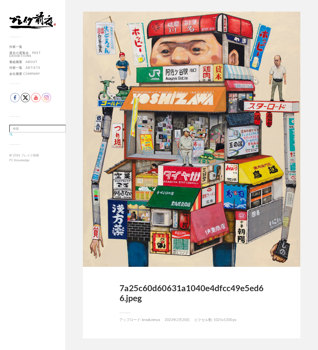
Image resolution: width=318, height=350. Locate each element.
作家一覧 (15, 47)
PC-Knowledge (19, 160)
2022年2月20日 (177, 319)
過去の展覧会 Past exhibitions (25, 54)
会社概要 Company (24, 74)
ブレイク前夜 (30, 155)
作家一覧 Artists (24, 67)
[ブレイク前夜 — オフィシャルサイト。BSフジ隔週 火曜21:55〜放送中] (32, 20)
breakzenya (151, 319)
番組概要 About (23, 62)
